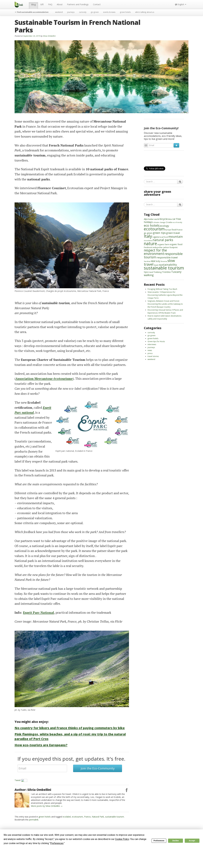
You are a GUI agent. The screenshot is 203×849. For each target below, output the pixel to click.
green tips (159, 233)
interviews (152, 344)
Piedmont (148, 247)
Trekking (158, 272)
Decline (175, 841)
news (150, 350)
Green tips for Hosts (156, 341)
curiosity (82, 12)
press (150, 353)
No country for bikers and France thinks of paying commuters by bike (70, 728)
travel (150, 272)
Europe (168, 229)
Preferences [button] (56, 843)
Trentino (166, 271)
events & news (109, 12)
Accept (192, 841)
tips (146, 271)
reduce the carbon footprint (164, 247)
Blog (33, 4)
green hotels (125, 12)
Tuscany (176, 272)
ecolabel (67, 816)
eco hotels (152, 225)
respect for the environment (155, 252)
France (87, 816)
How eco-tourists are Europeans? (41, 745)
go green (95, 12)
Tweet (18, 780)
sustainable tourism (114, 816)
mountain (175, 236)
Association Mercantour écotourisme (44, 378)
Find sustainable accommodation (32, 12)
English (181, 4)
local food (163, 237)
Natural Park (98, 816)
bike (170, 219)
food (174, 229)
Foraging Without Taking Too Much (162, 289)
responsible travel (167, 257)
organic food (176, 244)
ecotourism (77, 816)
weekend (59, 12)
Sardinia (147, 261)
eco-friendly (177, 222)
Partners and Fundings (78, 4)
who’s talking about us (144, 12)
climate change (159, 222)
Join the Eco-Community (98, 768)
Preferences (159, 841)
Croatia (169, 222)
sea (153, 261)
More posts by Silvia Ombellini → (46, 806)
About (60, 4)
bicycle (164, 219)
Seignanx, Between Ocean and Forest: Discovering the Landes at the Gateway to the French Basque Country (165, 304)
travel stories (153, 356)
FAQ (50, 4)
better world (153, 219)
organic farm (163, 244)
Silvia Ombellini (49, 36)
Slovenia (163, 261)
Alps (146, 219)
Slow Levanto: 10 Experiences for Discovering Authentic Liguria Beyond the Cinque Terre (165, 295)
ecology (164, 225)
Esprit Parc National (38, 612)
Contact (97, 4)
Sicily (157, 261)
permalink (33, 819)
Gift (42, 4)
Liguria (155, 236)
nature (150, 243)
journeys (71, 12)
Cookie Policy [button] (122, 839)
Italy (148, 236)
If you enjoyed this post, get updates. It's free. (71, 758)
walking (149, 275)
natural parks (163, 240)
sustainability (168, 264)
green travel (173, 233)
